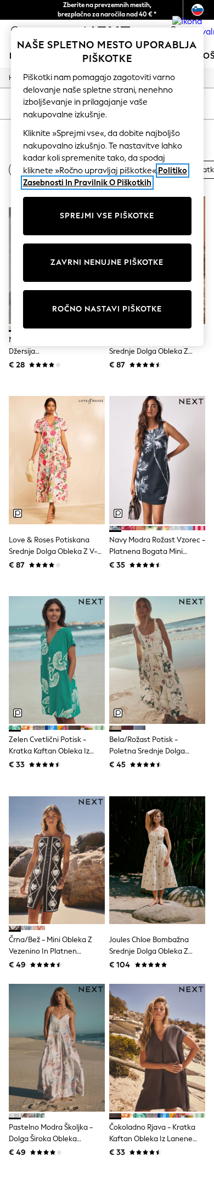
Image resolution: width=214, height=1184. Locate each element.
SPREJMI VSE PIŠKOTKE (107, 215)
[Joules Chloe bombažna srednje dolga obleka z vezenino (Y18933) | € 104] (157, 860)
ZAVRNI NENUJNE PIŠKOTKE (107, 262)
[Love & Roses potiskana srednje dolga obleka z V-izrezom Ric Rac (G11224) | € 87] (57, 460)
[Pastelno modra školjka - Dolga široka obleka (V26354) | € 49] (57, 1048)
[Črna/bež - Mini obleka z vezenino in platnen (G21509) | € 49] (57, 860)
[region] (107, 186)
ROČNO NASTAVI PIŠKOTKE (107, 309)
